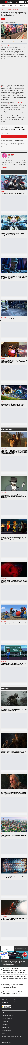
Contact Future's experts (7, 1015)
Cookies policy (5, 1024)
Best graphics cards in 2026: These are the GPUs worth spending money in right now (15, 978)
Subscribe (21, 2)
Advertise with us (6, 1027)
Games (3, 9)
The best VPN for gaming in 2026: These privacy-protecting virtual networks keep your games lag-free (14, 962)
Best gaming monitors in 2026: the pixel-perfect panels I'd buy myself (14, 992)
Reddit (3, 87)
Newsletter (24, 41)
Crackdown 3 (15, 9)
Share (5, 41)
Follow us (16, 41)
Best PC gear (23, 5)
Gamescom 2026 (12, 5)
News (3, 19)
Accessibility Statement (7, 1030)
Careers (3, 1033)
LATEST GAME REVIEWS (20, 948)
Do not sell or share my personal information (12, 1036)
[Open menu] (2, 2)
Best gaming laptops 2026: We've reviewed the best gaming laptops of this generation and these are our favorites (15, 970)
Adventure (8, 9)
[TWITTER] (9, 157)
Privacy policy (5, 1021)
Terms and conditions (7, 1018)
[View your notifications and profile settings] (13, 2)
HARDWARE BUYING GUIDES (7, 948)
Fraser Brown (10, 18)
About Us (4, 1012)
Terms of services (17, 140)
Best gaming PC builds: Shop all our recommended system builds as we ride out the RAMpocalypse (14, 985)
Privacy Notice (19, 142)
